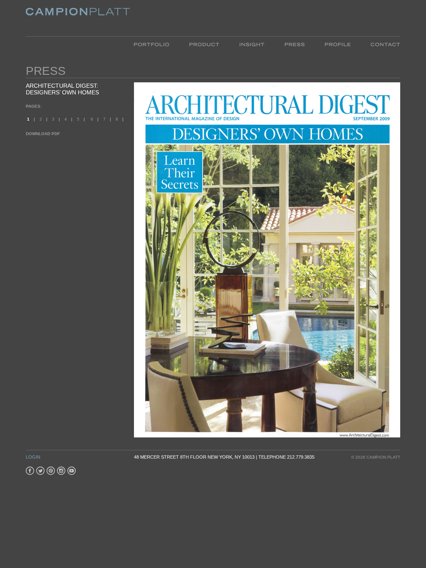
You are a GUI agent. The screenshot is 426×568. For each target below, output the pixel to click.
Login (33, 456)
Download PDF (43, 133)
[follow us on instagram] (61, 471)
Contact (375, 43)
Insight (241, 43)
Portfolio (151, 43)
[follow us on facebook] (30, 471)
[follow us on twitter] (40, 471)
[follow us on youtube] (71, 471)
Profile (327, 43)
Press (284, 43)
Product (193, 43)
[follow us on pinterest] (51, 471)
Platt (68, 14)
